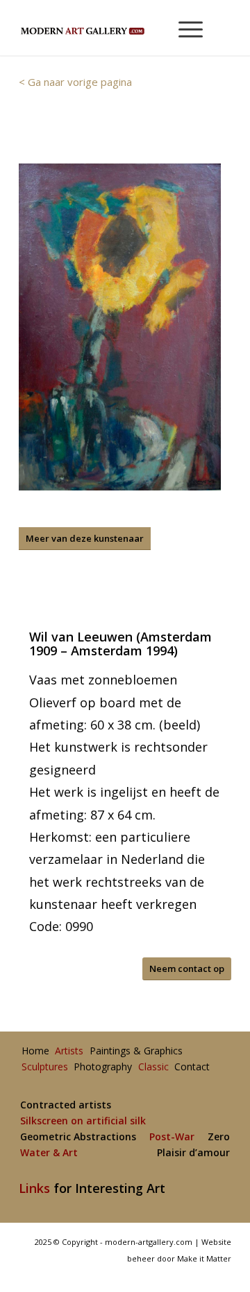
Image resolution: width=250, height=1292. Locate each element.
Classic (153, 1067)
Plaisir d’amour (193, 1153)
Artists (69, 1051)
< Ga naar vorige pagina (75, 82)
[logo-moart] (104, 27)
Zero (219, 1137)
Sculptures (45, 1067)
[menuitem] (184, 27)
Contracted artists (65, 1105)
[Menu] (184, 27)
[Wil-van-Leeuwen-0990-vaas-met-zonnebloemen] (120, 326)
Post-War (171, 1137)
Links (34, 1188)
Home (35, 1051)
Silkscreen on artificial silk (83, 1121)
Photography (103, 1067)
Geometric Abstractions (78, 1137)
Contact (192, 1067)
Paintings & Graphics (136, 1051)
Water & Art (49, 1153)
